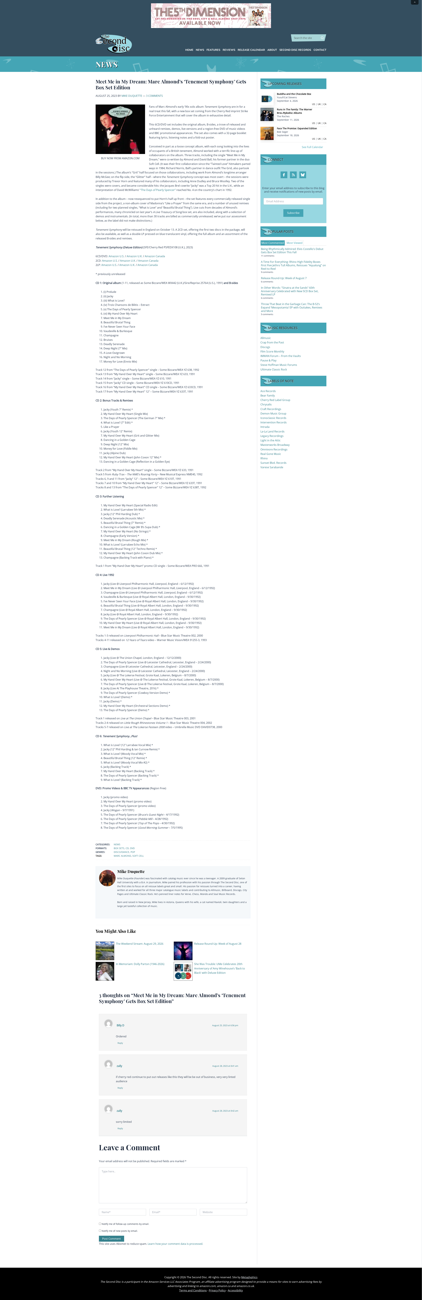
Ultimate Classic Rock (273, 369)
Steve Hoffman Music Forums (278, 365)
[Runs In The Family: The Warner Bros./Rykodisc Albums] (267, 114)
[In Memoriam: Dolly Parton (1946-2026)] (105, 971)
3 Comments (154, 96)
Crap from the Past (272, 342)
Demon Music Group (273, 413)
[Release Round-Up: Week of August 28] (183, 950)
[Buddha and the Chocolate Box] (267, 98)
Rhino (264, 458)
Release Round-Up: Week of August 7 (284, 278)
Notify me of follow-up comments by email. (125, 1223)
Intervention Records (273, 422)
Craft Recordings (270, 409)
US (313, 104)
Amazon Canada (155, 256)
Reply (120, 1042)
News (117, 844)
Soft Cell (138, 855)
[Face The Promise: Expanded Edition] (267, 133)
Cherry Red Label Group (275, 400)
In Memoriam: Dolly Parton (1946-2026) (140, 964)
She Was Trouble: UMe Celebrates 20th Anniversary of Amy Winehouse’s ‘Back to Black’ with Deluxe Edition (219, 968)
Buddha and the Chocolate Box (294, 93)
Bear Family (267, 395)
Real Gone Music (270, 454)
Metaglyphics (249, 1277)
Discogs (265, 347)
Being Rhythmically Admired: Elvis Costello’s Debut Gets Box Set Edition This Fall (292, 250)
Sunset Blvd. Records (273, 463)
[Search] (322, 38)
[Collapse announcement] (415, 2)
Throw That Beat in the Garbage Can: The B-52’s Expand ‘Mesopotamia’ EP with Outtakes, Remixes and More (291, 307)
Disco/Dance (121, 852)
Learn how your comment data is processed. (175, 1244)
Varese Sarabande (271, 467)
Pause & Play (268, 360)
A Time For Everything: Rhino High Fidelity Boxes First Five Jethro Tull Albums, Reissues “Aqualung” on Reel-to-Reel (293, 265)
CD (127, 848)
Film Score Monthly (272, 351)
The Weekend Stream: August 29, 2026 (139, 944)
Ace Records (268, 391)
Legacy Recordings (272, 436)
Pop (133, 852)
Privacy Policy (217, 1290)
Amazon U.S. (116, 256)
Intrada (265, 427)
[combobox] (308, 38)
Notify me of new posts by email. (120, 1230)
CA (324, 104)
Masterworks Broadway (275, 445)
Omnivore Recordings (273, 449)
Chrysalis (266, 404)
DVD (132, 848)
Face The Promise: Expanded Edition (297, 128)
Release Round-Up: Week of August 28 (217, 944)
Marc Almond (122, 855)
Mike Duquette (131, 96)
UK (319, 104)
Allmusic (265, 338)
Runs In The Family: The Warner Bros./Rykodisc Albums (294, 111)
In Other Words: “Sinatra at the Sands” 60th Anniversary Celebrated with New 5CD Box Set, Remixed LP (289, 291)
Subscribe (293, 213)
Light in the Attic (270, 440)
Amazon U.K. (134, 256)
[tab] (272, 242)
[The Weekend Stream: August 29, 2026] (105, 950)
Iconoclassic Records (273, 418)
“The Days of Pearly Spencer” (158, 190)
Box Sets (119, 848)
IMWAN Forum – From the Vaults (280, 356)
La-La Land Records (272, 431)
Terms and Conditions (193, 1290)
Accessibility (235, 1290)
